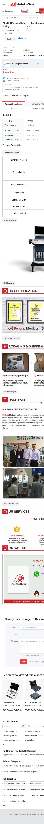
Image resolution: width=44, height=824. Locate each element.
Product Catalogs (37, 726)
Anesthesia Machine (10, 731)
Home (4, 18)
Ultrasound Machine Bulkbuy (15, 801)
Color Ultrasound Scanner (14, 795)
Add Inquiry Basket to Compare (17, 95)
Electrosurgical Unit (9, 735)
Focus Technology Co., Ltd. (31, 814)
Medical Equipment (30, 18)
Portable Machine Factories (14, 783)
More (4, 805)
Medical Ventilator (31, 731)
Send (23, 661)
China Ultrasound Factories (14, 789)
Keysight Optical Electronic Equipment (18, 766)
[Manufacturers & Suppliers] (22, 4)
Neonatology (29, 740)
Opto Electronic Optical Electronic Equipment (21, 772)
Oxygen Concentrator (10, 740)
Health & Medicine (15, 18)
